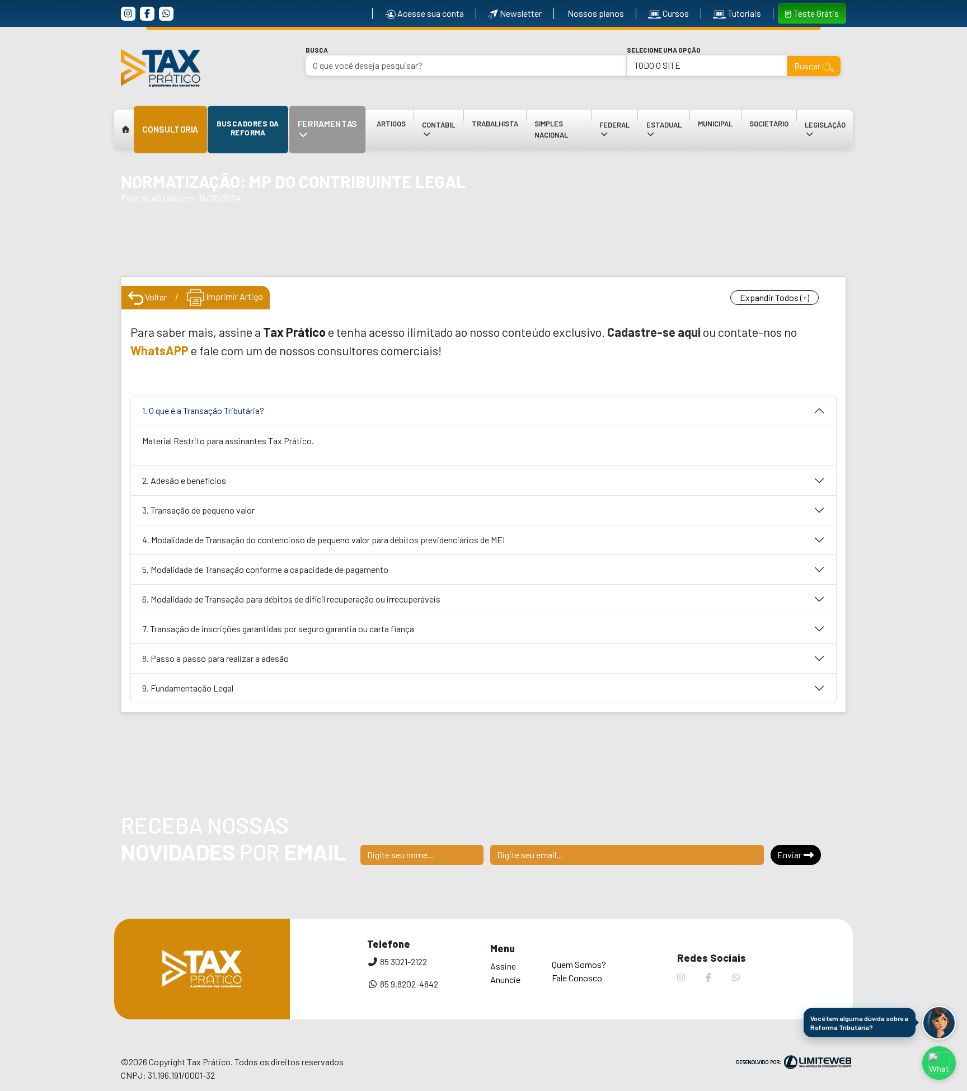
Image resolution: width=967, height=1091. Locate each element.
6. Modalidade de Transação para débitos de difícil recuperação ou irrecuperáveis (291, 599)
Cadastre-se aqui (654, 332)
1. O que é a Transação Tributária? (203, 410)
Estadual (667, 134)
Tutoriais (743, 13)
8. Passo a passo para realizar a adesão (215, 658)
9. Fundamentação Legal (187, 688)
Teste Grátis (815, 13)
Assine (503, 966)
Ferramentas (331, 135)
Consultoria (170, 129)
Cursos (675, 13)
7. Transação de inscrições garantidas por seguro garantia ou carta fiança (278, 628)
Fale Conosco (577, 977)
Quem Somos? (579, 964)
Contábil (442, 134)
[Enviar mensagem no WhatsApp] (939, 1063)
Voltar (155, 296)
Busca (317, 50)
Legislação (821, 134)
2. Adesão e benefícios (184, 480)
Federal (618, 134)
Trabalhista (495, 123)
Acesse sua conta (430, 13)
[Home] (126, 129)
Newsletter (520, 13)
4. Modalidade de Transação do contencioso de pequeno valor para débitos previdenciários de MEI (323, 539)
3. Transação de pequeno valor (198, 510)
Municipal (715, 123)
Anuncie (505, 979)
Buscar (808, 65)
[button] (939, 1023)
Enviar (790, 854)
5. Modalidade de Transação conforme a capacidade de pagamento (265, 569)
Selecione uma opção (664, 50)
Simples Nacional (551, 129)
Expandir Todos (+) (774, 297)
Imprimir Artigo (233, 296)
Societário (768, 123)
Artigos (391, 123)
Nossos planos (595, 13)
